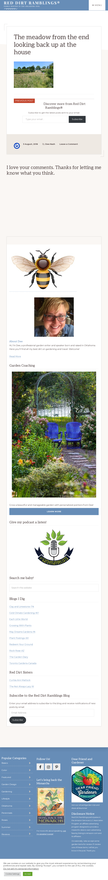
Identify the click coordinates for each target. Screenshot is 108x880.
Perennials (7, 813)
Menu (98, 5)
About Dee (16, 341)
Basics (5, 763)
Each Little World (18, 619)
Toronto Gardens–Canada (22, 663)
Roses (5, 820)
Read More (15, 356)
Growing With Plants (20, 625)
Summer (6, 827)
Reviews (6, 834)
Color (4, 770)
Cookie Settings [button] (12, 874)
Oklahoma (7, 806)
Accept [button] (27, 874)
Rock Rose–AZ (16, 650)
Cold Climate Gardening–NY (24, 613)
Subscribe (77, 119)
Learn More (54, 511)
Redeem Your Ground (21, 644)
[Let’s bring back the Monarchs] (51, 824)
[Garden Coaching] (54, 434)
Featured (6, 777)
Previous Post (24, 101)
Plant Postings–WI (19, 638)
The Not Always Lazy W (21, 686)
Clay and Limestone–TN (21, 606)
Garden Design (9, 784)
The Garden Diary (18, 657)
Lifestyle (6, 798)
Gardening (7, 791)
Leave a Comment (69, 144)
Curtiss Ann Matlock (19, 680)
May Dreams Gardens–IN (22, 632)
